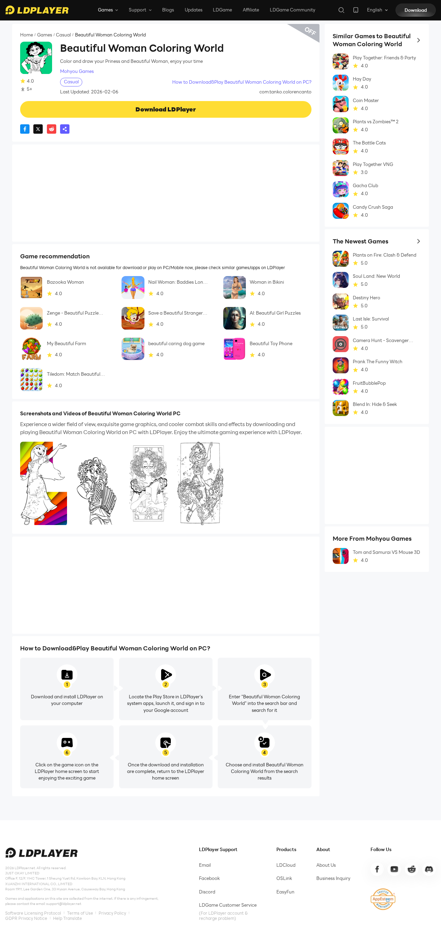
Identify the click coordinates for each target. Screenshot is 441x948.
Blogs (168, 10)
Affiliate (251, 10)
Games (44, 35)
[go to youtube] (394, 869)
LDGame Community (292, 10)
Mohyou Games (77, 71)
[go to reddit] (411, 869)
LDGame (222, 10)
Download (416, 10)
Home (26, 35)
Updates (193, 10)
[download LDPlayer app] (355, 10)
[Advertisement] (165, 193)
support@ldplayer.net (63, 903)
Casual (63, 35)
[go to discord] (428, 869)
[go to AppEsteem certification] (383, 899)
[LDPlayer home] (36, 10)
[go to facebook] (377, 869)
